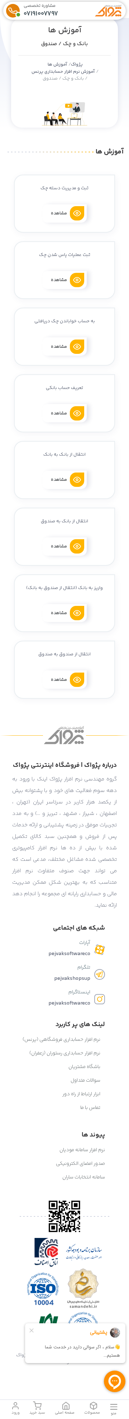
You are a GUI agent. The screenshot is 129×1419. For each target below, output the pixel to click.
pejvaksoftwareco (69, 954)
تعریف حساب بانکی (64, 387)
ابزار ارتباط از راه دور (81, 1094)
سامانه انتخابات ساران (83, 1177)
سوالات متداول (86, 1081)
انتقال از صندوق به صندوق (64, 654)
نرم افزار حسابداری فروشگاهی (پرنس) (62, 1040)
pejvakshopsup (72, 978)
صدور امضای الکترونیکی (80, 1164)
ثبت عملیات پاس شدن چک (64, 254)
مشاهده (59, 213)
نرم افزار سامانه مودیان (82, 1150)
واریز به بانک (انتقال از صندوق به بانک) (64, 588)
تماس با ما (90, 1108)
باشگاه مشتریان (84, 1067)
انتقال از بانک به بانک (64, 454)
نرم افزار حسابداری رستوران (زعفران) (65, 1053)
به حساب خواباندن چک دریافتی (64, 321)
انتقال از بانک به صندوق (64, 521)
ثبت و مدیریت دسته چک (64, 188)
